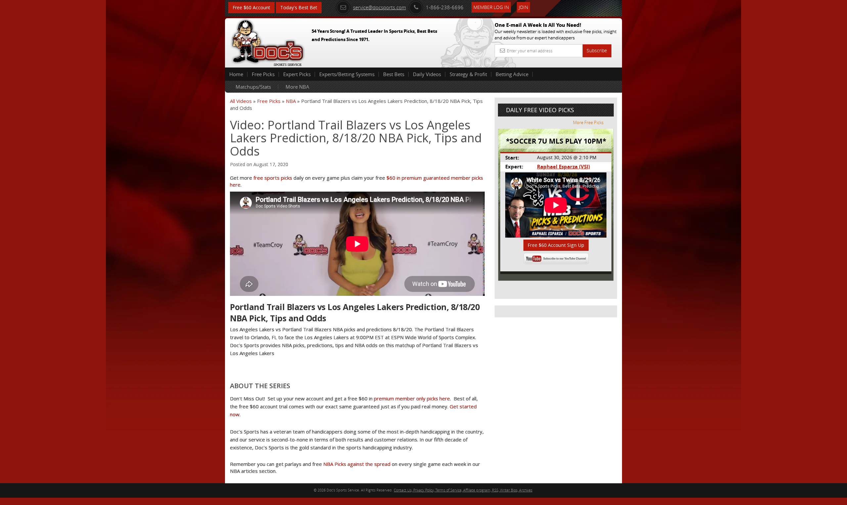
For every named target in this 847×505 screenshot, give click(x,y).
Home (236, 74)
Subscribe (597, 50)
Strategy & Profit (468, 74)
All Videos (241, 101)
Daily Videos (427, 74)
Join (523, 7)
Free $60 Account (251, 7)
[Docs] (267, 41)
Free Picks (263, 74)
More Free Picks (588, 122)
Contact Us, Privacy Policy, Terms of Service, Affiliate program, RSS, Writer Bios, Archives (463, 489)
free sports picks (272, 177)
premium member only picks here (412, 398)
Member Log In (491, 7)
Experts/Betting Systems (347, 74)
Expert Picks (297, 74)
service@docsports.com (379, 7)
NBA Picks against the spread (356, 464)
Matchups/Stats (253, 86)
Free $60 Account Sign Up (556, 245)
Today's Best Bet (298, 7)
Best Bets (393, 74)
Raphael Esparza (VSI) (563, 166)
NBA (291, 101)
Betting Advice (512, 74)
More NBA (297, 86)
